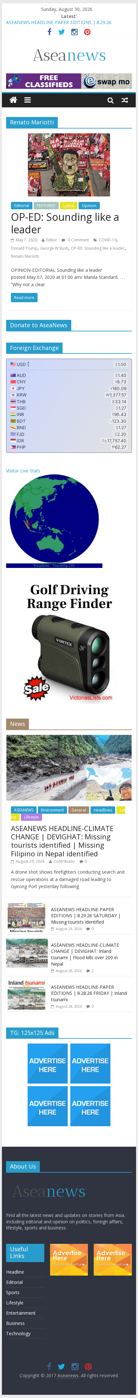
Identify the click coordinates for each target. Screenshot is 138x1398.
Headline (15, 1272)
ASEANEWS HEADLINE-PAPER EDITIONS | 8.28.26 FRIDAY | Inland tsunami (89, 993)
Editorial (21, 205)
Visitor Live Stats (23, 471)
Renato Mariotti (25, 256)
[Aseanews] (13, 100)
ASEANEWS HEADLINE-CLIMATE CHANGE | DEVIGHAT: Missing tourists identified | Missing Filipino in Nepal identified (62, 840)
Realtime (41, 565)
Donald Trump (24, 248)
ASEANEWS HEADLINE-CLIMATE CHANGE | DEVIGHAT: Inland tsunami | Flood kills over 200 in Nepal (85, 954)
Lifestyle (31, 817)
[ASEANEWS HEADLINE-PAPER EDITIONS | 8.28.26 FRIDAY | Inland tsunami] (27, 984)
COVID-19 (107, 240)
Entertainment (21, 1313)
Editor (51, 240)
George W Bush (54, 248)
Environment (52, 810)
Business (15, 1323)
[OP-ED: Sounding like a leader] (69, 137)
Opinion (89, 205)
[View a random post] (125, 100)
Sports (13, 1292)
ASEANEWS (23, 810)
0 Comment (78, 240)
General (79, 810)
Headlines (103, 810)
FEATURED (46, 205)
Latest (68, 205)
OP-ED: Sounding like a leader (65, 223)
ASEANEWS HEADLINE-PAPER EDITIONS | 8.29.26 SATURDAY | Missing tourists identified (86, 915)
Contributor (64, 861)
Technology (18, 1333)
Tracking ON (63, 565)
